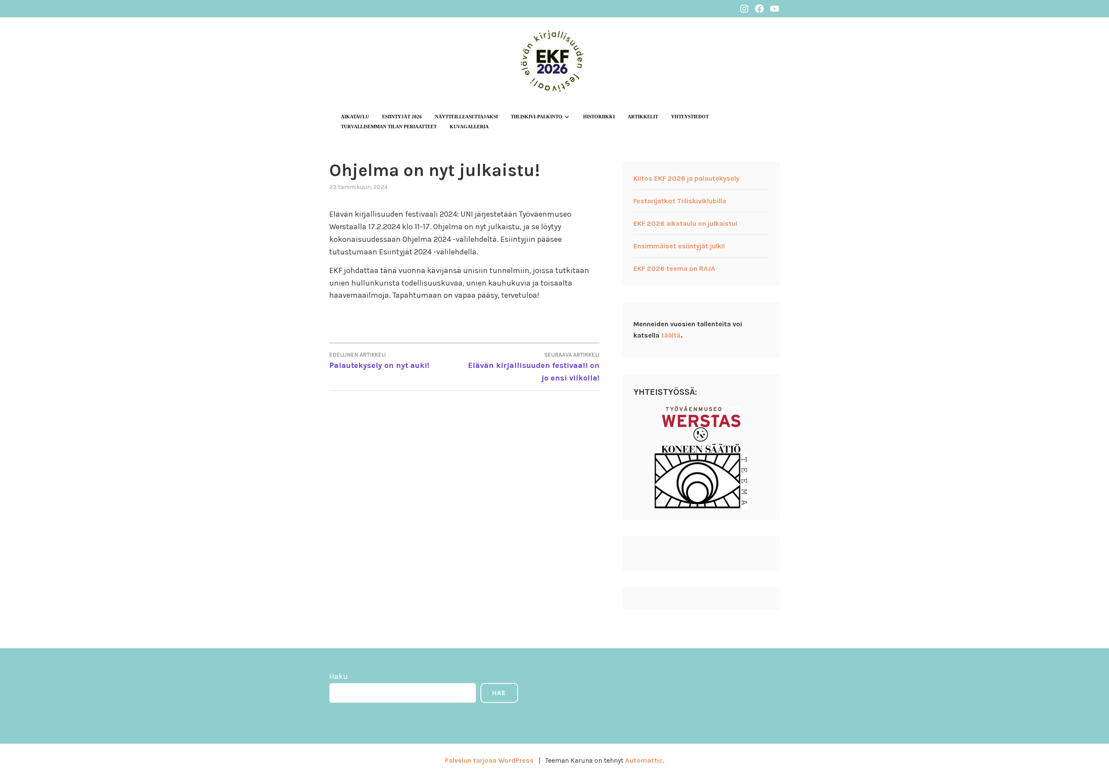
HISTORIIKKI (599, 116)
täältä (671, 335)
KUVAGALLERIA (469, 126)
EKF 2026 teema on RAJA (674, 268)
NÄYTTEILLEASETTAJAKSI (466, 116)
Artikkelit (643, 116)
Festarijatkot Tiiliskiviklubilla (679, 201)
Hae (499, 693)
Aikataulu (355, 116)
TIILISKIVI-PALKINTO (536, 116)
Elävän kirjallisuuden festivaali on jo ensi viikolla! (534, 367)
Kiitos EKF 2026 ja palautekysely (686, 178)
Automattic (644, 760)
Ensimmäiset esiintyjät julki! (679, 246)
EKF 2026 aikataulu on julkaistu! (685, 223)
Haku (338, 676)
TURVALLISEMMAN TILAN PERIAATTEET (389, 126)
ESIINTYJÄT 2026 (402, 116)
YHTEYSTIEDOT (690, 116)
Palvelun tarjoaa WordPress (489, 760)
